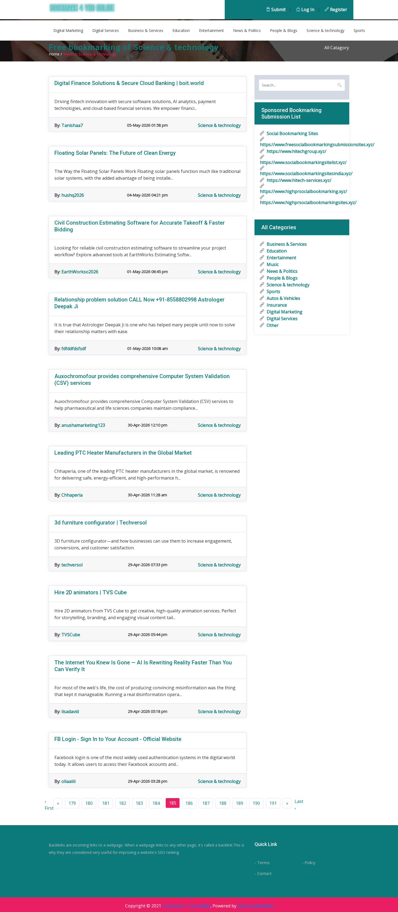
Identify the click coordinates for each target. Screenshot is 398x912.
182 (122, 803)
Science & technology (325, 30)
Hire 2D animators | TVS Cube (90, 592)
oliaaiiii (68, 781)
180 (89, 803)
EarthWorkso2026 (79, 272)
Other (272, 325)
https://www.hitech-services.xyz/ (298, 180)
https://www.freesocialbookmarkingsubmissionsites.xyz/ (302, 144)
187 (206, 803)
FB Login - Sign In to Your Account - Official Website (117, 739)
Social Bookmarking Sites (292, 133)
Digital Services (105, 30)
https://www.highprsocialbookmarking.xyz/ (302, 191)
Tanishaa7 (72, 125)
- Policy (308, 862)
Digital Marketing (68, 30)
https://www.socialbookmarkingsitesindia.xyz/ (302, 173)
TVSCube (70, 635)
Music (272, 264)
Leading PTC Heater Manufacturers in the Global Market (123, 453)
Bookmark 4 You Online (186, 906)
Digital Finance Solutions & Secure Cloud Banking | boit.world (129, 83)
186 (189, 803)
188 (222, 803)
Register (338, 9)
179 (72, 803)
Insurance (276, 305)
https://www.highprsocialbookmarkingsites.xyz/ (302, 202)
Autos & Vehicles (283, 298)
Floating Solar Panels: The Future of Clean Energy (115, 153)
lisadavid (70, 711)
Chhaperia (72, 495)
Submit (278, 9)
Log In (307, 9)
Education (181, 30)
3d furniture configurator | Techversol (100, 522)
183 (139, 803)
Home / (55, 54)
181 (105, 803)
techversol (72, 565)
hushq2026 (72, 195)
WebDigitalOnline (255, 906)
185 (172, 803)
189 (239, 803)
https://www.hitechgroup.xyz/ (296, 151)
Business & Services (145, 30)
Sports (359, 30)
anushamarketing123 (83, 425)
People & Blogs (283, 30)
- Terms (262, 862)
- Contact (263, 873)
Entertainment (211, 30)
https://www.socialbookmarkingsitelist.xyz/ (302, 162)
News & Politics (247, 30)
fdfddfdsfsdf (73, 349)
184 (156, 803)
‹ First (49, 804)
